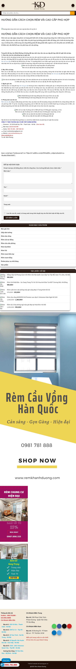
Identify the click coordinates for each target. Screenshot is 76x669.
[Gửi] (72, 13)
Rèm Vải (4, 250)
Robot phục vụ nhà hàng (10, 261)
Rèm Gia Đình (6, 247)
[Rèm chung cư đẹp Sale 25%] (14, 514)
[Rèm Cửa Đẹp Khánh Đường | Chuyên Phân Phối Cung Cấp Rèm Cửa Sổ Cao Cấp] (38, 5)
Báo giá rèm (5, 229)
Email (6, 196)
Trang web (7, 204)
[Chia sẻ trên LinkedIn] (54, 632)
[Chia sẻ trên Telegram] (59, 632)
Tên (5, 187)
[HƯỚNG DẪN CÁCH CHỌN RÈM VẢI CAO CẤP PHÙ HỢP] (38, 29)
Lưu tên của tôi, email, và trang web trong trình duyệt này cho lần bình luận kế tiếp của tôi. (35, 213)
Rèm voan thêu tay (7, 254)
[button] (3, 5)
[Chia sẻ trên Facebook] (59, 626)
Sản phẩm (4, 265)
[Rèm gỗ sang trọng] (14, 571)
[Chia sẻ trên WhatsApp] (54, 626)
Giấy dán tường (6, 232)
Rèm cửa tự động (7, 239)
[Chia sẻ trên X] (64, 626)
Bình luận (7, 171)
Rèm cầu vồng (6, 236)
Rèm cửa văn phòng (8, 243)
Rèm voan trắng (6, 257)
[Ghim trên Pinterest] (69, 626)
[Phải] (38, 398)
